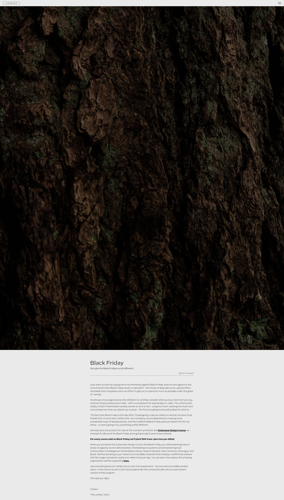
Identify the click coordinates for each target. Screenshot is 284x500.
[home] (11, 3)
